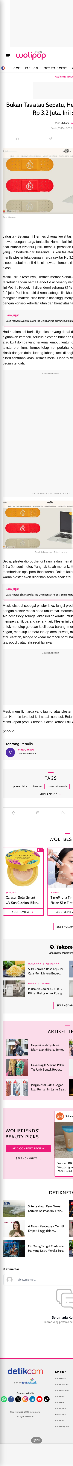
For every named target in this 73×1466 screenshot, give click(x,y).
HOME (15, 68)
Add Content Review (28, 1148)
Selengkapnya (27, 1158)
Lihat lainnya (48, 793)
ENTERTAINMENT (55, 68)
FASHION (31, 68)
